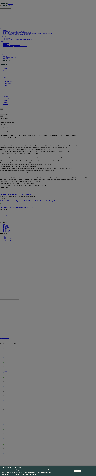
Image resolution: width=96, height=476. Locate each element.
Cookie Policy (34, 474)
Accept (77, 470)
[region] (48, 471)
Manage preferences (69, 470)
